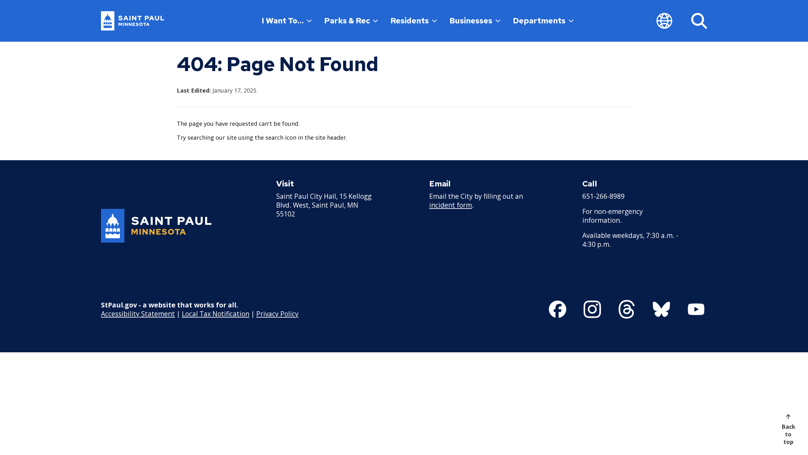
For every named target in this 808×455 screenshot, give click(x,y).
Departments (539, 20)
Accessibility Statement (138, 313)
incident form (450, 205)
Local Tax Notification (215, 313)
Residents (409, 20)
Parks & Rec (347, 20)
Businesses (470, 20)
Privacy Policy (277, 313)
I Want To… (283, 20)
